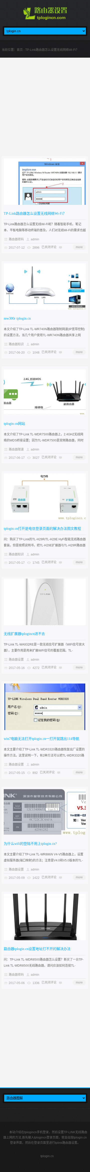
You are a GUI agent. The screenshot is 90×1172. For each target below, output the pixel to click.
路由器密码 (16, 239)
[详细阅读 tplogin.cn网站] (45, 414)
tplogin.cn (47, 1156)
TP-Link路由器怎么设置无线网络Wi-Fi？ (35, 213)
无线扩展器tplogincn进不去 (24, 634)
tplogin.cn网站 (14, 424)
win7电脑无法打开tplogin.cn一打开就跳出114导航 (41, 739)
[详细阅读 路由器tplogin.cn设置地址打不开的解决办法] (45, 939)
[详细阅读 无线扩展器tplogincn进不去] (45, 624)
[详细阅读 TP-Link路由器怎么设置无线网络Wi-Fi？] (45, 204)
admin (35, 239)
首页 (20, 50)
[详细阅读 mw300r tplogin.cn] (45, 309)
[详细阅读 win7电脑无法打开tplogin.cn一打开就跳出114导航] (45, 729)
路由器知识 (16, 344)
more (79, 247)
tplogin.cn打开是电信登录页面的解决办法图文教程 (42, 529)
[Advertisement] (45, 111)
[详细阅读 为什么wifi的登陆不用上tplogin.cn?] (45, 834)
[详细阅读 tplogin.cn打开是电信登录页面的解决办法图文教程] (45, 519)
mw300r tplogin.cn (17, 318)
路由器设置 (16, 659)
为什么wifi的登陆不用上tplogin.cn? (30, 844)
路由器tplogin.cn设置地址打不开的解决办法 (37, 949)
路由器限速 (16, 449)
